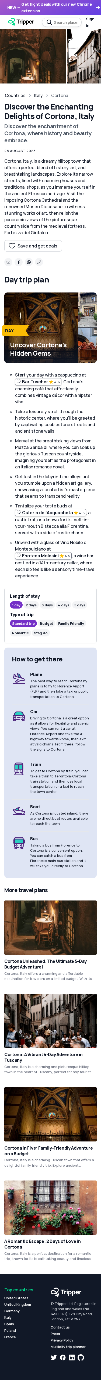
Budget (46, 623)
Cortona (59, 95)
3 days (47, 605)
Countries (15, 95)
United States (16, 1297)
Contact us (60, 1327)
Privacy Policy (62, 1340)
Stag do (41, 633)
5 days (79, 605)
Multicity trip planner (68, 1346)
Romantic (20, 633)
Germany (12, 1310)
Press (55, 1333)
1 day (16, 605)
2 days (31, 605)
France (10, 1336)
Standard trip (23, 623)
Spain (9, 1323)
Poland (10, 1330)
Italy (38, 95)
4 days (63, 605)
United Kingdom (17, 1304)
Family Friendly (71, 623)
